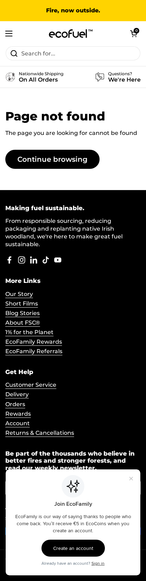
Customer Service (30, 384)
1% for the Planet (29, 332)
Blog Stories (22, 313)
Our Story (19, 294)
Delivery (17, 394)
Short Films (21, 303)
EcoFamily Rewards (33, 341)
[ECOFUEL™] (71, 33)
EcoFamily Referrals (33, 351)
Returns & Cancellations (39, 432)
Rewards (18, 413)
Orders (15, 404)
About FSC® (22, 322)
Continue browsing (52, 159)
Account (17, 423)
